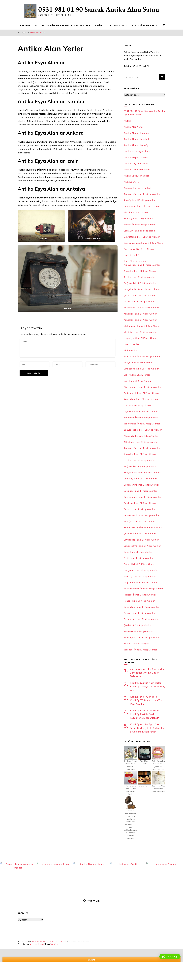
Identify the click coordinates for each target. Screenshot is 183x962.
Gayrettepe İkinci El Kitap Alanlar (142, 236)
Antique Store (117, 25)
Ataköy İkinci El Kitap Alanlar (139, 200)
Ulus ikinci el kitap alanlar (138, 405)
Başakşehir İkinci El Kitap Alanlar (141, 484)
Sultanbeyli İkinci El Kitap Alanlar (142, 393)
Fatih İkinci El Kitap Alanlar (138, 558)
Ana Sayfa (25, 25)
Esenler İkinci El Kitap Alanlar (139, 224)
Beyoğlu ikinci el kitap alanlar (139, 521)
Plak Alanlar (130, 350)
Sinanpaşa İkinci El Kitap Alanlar (141, 368)
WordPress (54, 944)
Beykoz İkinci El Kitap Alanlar (139, 509)
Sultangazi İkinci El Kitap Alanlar (141, 637)
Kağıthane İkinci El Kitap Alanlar (141, 582)
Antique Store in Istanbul (137, 187)
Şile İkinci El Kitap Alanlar (137, 625)
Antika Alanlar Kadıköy (136, 145)
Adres (127, 51)
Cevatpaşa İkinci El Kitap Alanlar (141, 539)
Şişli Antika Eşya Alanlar (137, 374)
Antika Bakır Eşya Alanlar (137, 151)
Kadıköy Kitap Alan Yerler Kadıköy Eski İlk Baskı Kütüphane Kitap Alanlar (145, 714)
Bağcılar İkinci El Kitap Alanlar (140, 283)
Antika (98, 25)
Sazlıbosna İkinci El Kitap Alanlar (141, 619)
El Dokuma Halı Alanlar (136, 212)
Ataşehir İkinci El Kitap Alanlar (140, 271)
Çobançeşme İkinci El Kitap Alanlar (142, 545)
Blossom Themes (37, 944)
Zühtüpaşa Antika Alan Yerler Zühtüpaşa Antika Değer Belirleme (147, 672)
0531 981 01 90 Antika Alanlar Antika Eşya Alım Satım (61, 25)
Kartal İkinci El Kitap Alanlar (139, 301)
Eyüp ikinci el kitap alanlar (138, 551)
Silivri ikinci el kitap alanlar (138, 631)
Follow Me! (93, 900)
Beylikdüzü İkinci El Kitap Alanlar (141, 515)
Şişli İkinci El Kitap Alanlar (138, 380)
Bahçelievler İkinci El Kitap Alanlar (142, 289)
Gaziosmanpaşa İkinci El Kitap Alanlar (144, 242)
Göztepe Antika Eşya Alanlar (139, 249)
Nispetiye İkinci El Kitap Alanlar (140, 338)
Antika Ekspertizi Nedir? (137, 157)
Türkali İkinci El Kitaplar (136, 643)
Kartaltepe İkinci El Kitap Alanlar (141, 307)
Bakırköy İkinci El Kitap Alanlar (140, 478)
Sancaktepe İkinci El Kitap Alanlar (142, 356)
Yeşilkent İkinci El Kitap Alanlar (140, 649)
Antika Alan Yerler (133, 126)
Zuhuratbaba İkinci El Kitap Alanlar (143, 429)
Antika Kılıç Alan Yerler (136, 163)
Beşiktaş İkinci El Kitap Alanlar (140, 503)
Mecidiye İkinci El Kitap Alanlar (140, 332)
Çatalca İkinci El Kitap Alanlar (140, 295)
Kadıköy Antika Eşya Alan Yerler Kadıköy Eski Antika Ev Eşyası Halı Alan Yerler (147, 728)
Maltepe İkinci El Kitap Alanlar (140, 594)
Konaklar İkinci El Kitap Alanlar (140, 313)
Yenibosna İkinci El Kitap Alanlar (141, 417)
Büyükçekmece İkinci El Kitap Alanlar (143, 527)
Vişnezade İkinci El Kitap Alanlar (141, 411)
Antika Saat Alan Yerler (136, 175)
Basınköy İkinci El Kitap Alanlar (140, 490)
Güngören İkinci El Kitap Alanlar (141, 570)
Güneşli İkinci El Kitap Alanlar (139, 564)
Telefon (128, 66)
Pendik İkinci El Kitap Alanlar (139, 600)
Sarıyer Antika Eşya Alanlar (138, 362)
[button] (170, 956)
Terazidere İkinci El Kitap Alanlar (141, 399)
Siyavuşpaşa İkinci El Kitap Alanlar (142, 387)
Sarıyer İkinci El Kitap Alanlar (139, 613)
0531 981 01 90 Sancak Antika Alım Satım (98, 9)
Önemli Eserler (131, 344)
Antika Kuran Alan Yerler (137, 169)
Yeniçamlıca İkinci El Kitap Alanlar (142, 423)
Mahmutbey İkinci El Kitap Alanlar (142, 325)
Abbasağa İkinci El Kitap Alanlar (141, 435)
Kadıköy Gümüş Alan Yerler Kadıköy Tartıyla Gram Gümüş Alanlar (147, 686)
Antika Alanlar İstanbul (136, 139)
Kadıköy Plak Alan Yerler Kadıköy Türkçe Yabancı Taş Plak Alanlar (146, 700)
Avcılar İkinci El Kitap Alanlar (139, 277)
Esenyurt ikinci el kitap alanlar (140, 230)
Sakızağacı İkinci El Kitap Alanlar (141, 606)
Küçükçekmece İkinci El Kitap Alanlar (143, 588)
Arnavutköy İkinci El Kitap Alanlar (142, 194)
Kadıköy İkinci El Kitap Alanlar (140, 576)
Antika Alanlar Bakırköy (136, 133)
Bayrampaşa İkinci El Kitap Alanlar (142, 497)
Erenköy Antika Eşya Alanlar (139, 218)
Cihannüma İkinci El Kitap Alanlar (142, 206)
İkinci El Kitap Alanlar (143, 25)
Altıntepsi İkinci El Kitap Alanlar (141, 442)
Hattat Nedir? (131, 255)
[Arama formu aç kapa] (164, 25)
